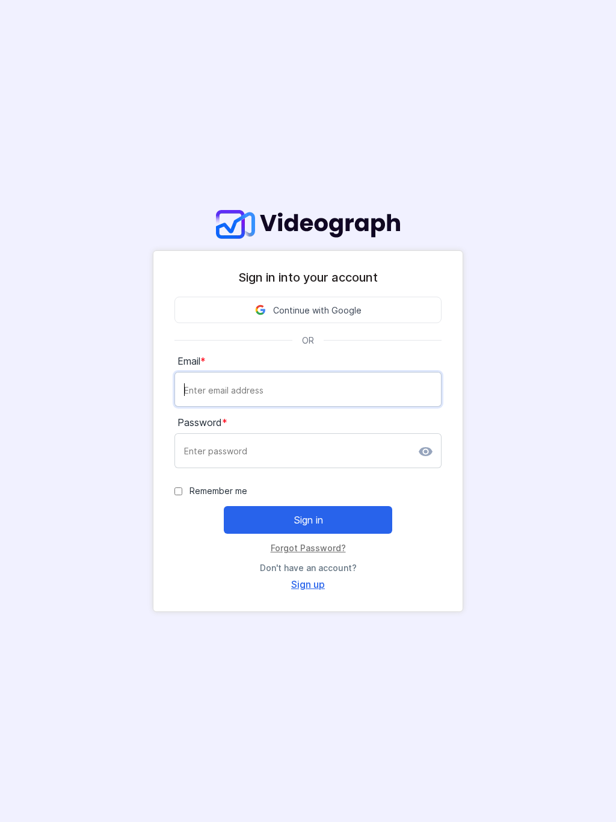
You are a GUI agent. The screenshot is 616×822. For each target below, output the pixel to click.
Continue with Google (317, 310)
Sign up (308, 584)
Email (188, 361)
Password (199, 422)
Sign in (308, 520)
